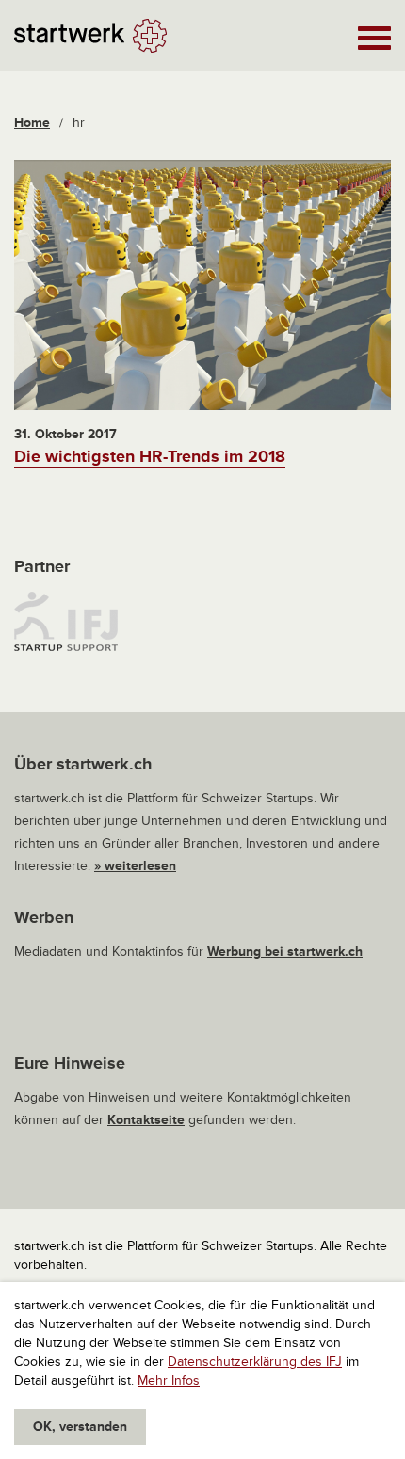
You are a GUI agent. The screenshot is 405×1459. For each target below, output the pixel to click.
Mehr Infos (169, 1380)
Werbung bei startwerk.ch (285, 951)
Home (32, 123)
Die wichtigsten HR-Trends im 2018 (149, 456)
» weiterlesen (135, 866)
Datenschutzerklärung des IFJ (255, 1362)
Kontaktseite (146, 1120)
